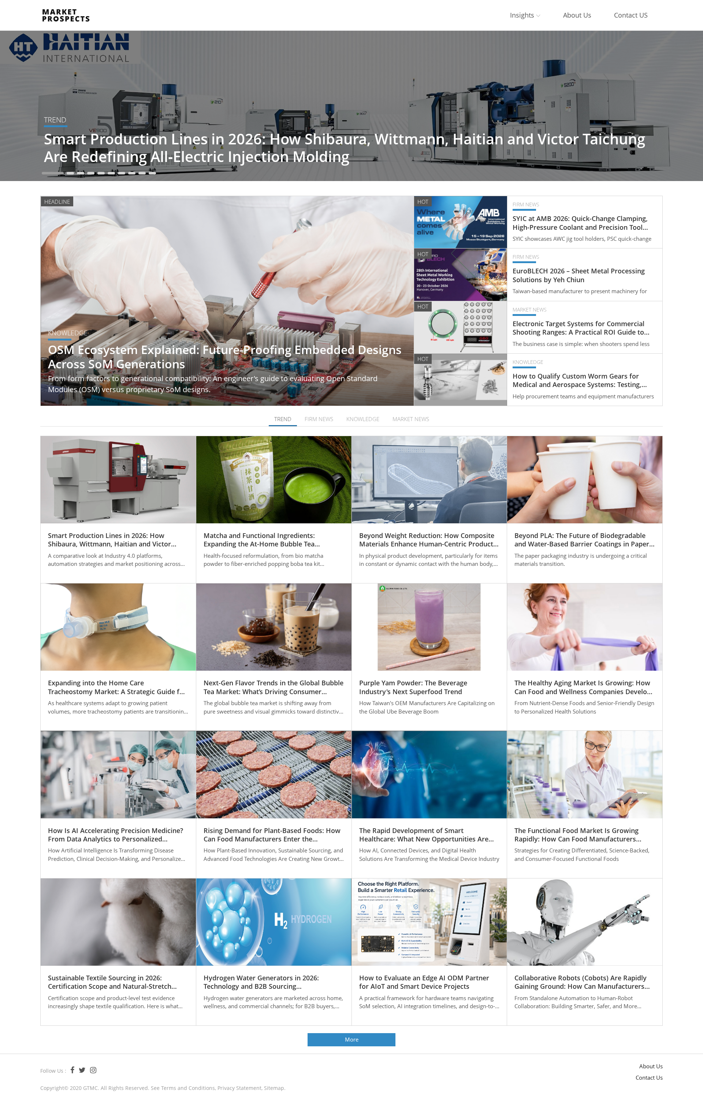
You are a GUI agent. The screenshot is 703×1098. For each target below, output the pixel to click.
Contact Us (649, 1077)
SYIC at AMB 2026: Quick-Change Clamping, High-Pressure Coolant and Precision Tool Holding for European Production (580, 223)
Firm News (526, 204)
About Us (577, 15)
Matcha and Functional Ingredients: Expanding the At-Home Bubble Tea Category (259, 540)
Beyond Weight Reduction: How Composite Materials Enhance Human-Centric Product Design (426, 540)
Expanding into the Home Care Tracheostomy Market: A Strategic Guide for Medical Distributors (117, 687)
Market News (530, 309)
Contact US (631, 15)
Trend (55, 120)
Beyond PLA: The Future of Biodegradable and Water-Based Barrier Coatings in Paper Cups (581, 540)
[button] (53, 173)
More (351, 1039)
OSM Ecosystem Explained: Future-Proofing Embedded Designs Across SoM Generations (225, 357)
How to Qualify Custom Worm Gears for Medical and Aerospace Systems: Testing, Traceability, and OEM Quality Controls (577, 380)
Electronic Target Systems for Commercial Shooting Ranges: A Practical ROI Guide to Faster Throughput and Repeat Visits (578, 328)
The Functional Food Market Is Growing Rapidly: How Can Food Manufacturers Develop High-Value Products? (576, 835)
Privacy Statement (239, 1087)
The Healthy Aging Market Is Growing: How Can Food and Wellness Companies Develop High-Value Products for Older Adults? (582, 687)
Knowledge (68, 332)
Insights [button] (523, 15)
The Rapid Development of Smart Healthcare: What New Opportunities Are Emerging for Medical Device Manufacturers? (423, 835)
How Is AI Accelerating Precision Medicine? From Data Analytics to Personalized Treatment (115, 835)
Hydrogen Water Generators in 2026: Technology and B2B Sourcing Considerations (261, 982)
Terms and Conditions (188, 1087)
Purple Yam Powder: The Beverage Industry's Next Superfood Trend (413, 687)
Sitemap (274, 1087)
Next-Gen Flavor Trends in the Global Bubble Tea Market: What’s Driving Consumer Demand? (273, 687)
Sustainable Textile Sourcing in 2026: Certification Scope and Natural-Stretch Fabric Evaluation (109, 982)
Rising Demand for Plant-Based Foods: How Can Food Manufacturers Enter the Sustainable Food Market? (272, 835)
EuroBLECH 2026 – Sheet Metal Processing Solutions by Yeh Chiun (579, 275)
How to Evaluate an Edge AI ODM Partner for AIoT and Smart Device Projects (424, 982)
